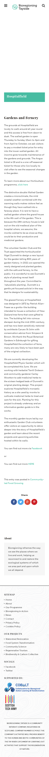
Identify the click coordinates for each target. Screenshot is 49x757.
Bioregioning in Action (17, 611)
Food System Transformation (20, 643)
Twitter (9, 670)
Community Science (16, 646)
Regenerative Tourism (16, 650)
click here (23, 184)
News (8, 615)
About (9, 603)
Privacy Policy (12, 622)
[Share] (14, 502)
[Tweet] (21, 502)
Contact (10, 619)
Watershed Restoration (17, 639)
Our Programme (14, 607)
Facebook (37, 448)
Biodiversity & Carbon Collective (22, 654)
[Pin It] (34, 502)
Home (9, 600)
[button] (24, 54)
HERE (31, 464)
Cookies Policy (13, 626)
